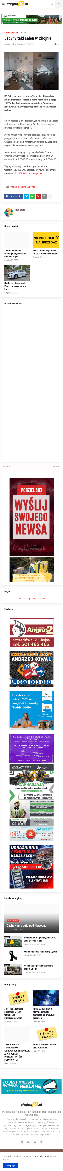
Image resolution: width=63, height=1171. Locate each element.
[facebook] (21, 1142)
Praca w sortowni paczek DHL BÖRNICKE (44, 1046)
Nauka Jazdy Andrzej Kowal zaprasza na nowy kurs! (16, 286)
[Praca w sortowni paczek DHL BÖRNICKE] (46, 1034)
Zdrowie (31, 187)
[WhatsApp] (32, 196)
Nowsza (6, 467)
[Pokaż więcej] (49, 196)
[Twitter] (26, 196)
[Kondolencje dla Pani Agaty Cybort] (13, 955)
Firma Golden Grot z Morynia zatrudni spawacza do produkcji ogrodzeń (44, 1013)
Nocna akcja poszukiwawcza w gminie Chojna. (38, 967)
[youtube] (28, 1142)
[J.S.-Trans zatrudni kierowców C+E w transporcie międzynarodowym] (17, 998)
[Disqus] (31, 345)
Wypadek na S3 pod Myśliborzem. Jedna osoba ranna (40, 939)
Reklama (22, 187)
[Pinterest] (38, 196)
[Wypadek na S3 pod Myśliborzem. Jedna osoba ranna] (13, 941)
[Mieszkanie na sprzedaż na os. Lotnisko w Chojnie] (46, 240)
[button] (3, 3)
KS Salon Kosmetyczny (30, 173)
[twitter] (34, 1142)
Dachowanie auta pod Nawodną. (27, 925)
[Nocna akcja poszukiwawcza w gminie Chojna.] (13, 969)
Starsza (56, 467)
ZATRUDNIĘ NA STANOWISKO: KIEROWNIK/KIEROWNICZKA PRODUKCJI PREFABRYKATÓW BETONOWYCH (17, 1052)
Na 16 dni (41, 598)
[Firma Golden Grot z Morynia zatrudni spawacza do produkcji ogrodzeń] (46, 998)
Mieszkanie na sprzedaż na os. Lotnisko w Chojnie (45, 252)
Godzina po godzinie (27, 598)
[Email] (44, 196)
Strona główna (11, 33)
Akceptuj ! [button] (10, 1165)
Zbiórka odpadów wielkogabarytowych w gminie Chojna (15, 253)
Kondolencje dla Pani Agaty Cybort (40, 951)
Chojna (23, 33)
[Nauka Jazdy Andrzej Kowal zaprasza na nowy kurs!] (17, 273)
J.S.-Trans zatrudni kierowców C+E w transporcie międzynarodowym (13, 1013)
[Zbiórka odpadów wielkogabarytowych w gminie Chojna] (17, 240)
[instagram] (41, 1142)
